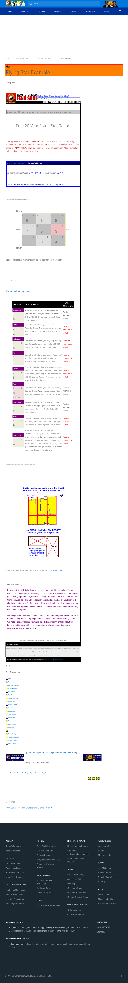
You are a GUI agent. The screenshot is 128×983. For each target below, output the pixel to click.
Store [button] (73, 11)
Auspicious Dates (12, 740)
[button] (120, 11)
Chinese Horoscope (13, 698)
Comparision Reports (13, 737)
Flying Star (11, 727)
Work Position (11, 717)
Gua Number (11, 691)
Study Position (12, 714)
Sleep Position (11, 711)
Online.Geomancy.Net (18, 944)
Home (9, 678)
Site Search (32, 753)
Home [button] (9, 11)
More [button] (106, 11)
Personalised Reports (13, 682)
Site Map (72, 753)
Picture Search (59, 753)
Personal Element (12, 704)
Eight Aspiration (12, 688)
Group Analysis (12, 743)
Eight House (11, 695)
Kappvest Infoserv (59, 659)
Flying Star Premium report (18, 291)
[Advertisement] (64, 38)
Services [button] (57, 11)
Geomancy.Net (48, 659)
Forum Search (45, 753)
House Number (12, 724)
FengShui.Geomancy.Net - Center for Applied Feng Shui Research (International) (43, 927)
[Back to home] (15, 3)
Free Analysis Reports (13, 685)
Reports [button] (24, 11)
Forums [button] (41, 11)
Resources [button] (90, 11)
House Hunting (12, 734)
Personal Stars (11, 701)
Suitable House (12, 708)
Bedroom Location (12, 721)
